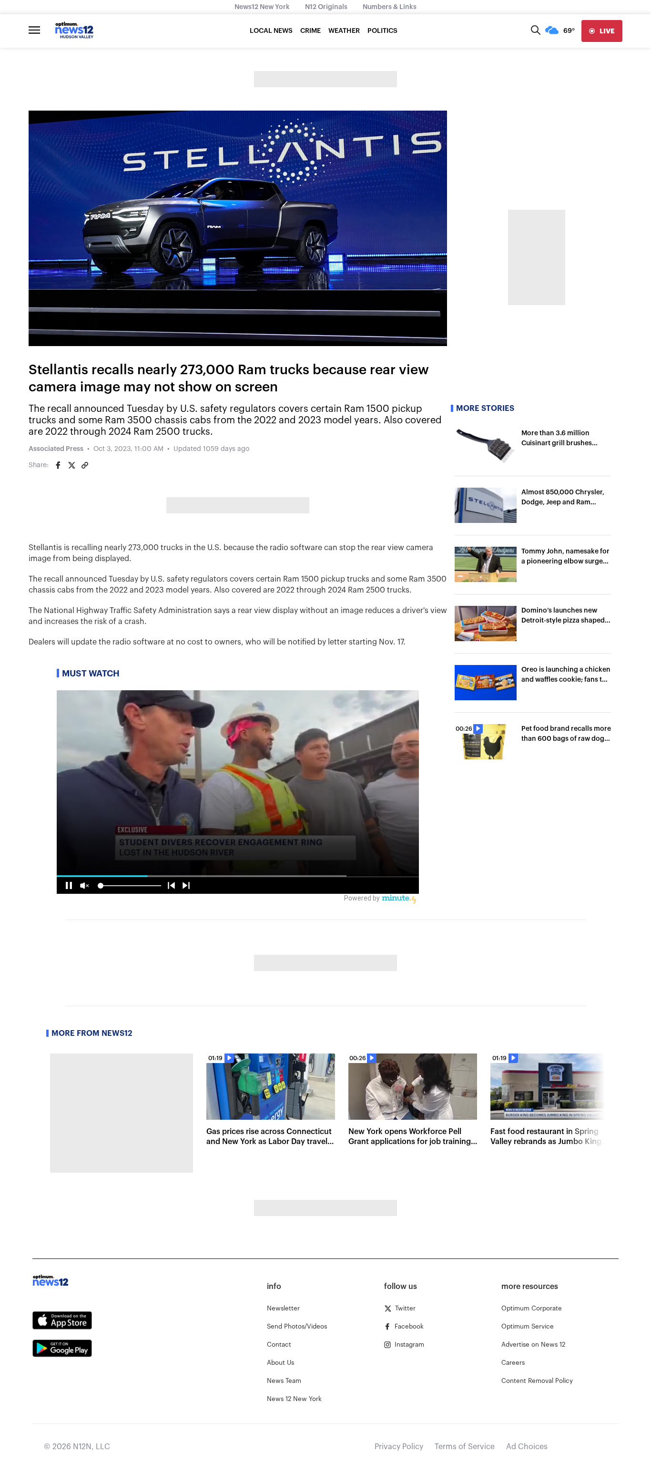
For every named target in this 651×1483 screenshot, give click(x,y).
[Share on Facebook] (58, 465)
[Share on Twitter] (71, 465)
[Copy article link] (85, 465)
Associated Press (56, 449)
